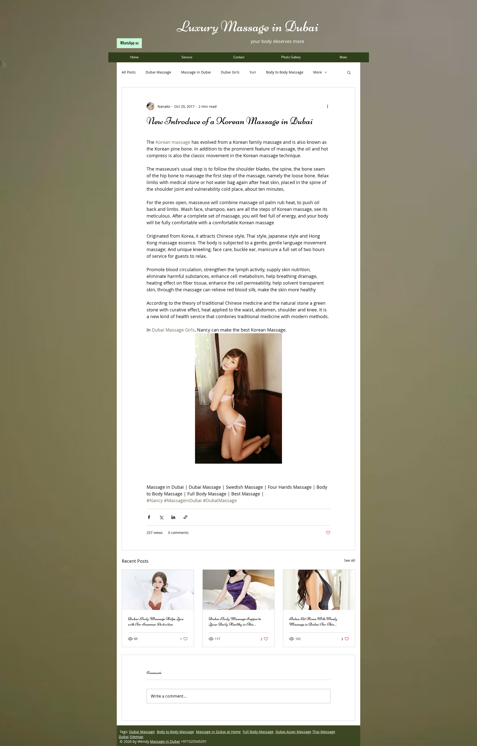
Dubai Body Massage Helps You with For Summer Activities (156, 621)
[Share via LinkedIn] (173, 517)
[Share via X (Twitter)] (161, 517)
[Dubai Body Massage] (158, 590)
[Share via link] (185, 517)
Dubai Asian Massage (293, 731)
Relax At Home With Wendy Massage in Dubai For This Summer (313, 621)
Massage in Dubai (196, 72)
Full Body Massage (258, 731)
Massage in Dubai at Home (218, 731)
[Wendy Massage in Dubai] (319, 590)
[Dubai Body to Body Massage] (239, 590)
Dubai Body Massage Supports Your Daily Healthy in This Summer (235, 621)
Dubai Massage (158, 72)
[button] (349, 72)
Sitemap (136, 736)
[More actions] (327, 106)
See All (349, 560)
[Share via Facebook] (149, 517)
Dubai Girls (230, 72)
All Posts (129, 72)
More (317, 72)
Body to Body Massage (284, 72)
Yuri (252, 72)
